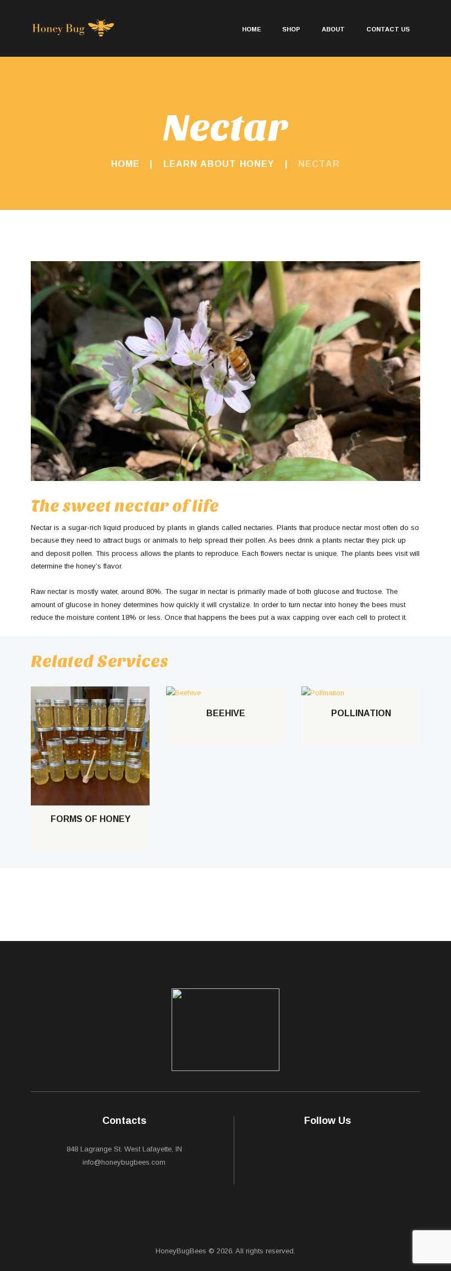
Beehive (225, 713)
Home (125, 164)
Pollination (361, 713)
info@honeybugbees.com (124, 1162)
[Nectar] (225, 371)
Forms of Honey (90, 819)
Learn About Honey (218, 164)
